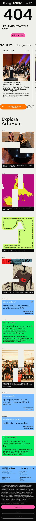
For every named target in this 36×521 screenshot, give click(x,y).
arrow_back (29, 107)
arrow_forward (33, 107)
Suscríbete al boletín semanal (15, 106)
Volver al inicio (18, 35)
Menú (28, 3)
